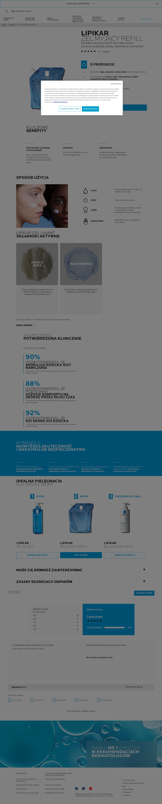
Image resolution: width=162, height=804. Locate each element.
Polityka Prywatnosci (60, 102)
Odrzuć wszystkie (116, 83)
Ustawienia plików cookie (69, 109)
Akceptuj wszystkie (90, 109)
